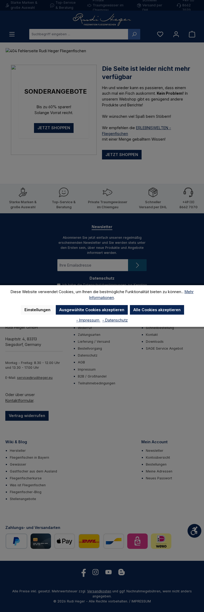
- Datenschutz (115, 320)
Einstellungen (37, 309)
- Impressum (88, 320)
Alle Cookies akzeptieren (157, 309)
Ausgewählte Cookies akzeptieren (91, 309)
